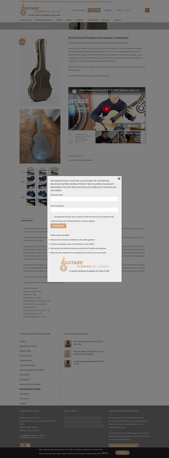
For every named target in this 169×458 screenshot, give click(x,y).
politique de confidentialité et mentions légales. (75, 221)
